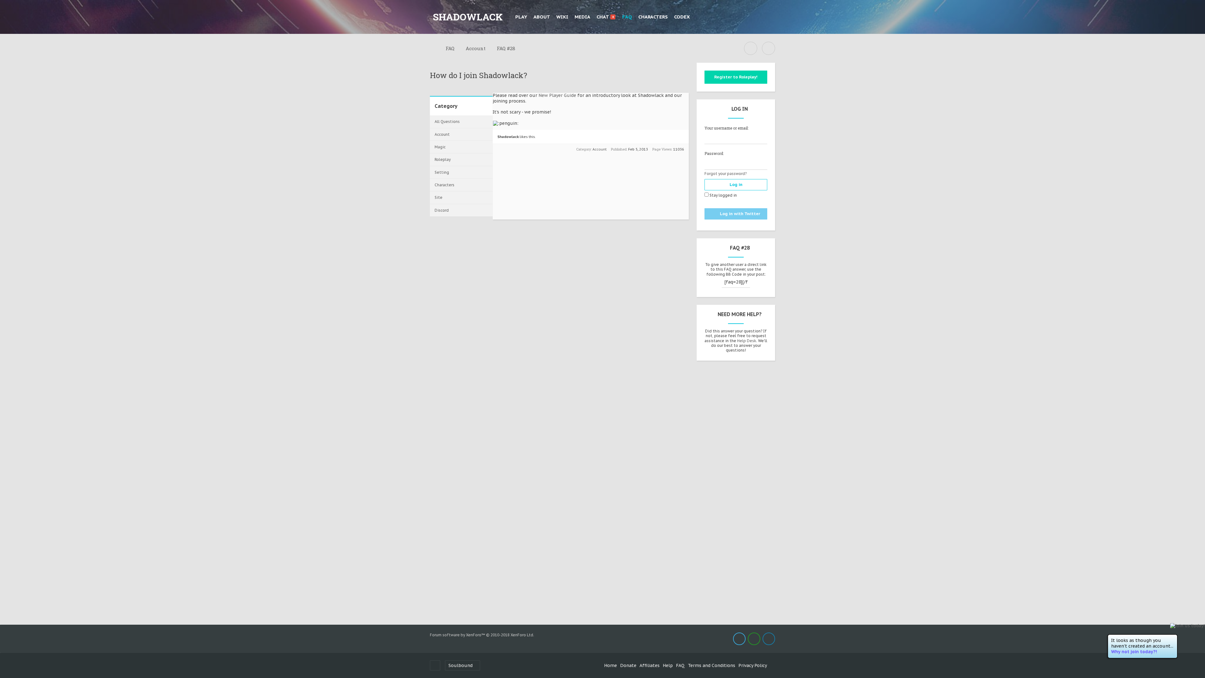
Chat (605, 17)
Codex (682, 17)
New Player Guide (557, 95)
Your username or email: (726, 127)
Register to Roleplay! (736, 77)
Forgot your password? (725, 173)
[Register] (769, 17)
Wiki (562, 17)
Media (582, 17)
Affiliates (650, 665)
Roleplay (443, 159)
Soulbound (460, 665)
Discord (442, 210)
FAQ (627, 17)
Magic (440, 147)
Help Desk (746, 340)
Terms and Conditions (711, 665)
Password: (714, 153)
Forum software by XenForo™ (482, 635)
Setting (442, 172)
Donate (628, 665)
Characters (653, 17)
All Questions (447, 121)
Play (521, 17)
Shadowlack (508, 137)
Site (438, 197)
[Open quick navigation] (750, 48)
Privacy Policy (752, 665)
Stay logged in (723, 195)
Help (668, 665)
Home (610, 665)
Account (442, 134)
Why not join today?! (1134, 651)
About (541, 17)
